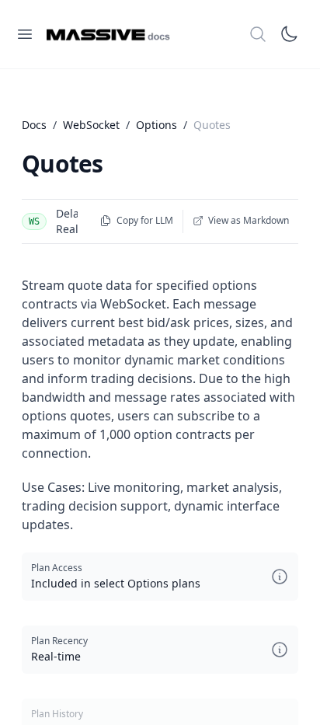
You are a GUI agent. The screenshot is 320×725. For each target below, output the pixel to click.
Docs (34, 124)
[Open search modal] (258, 34)
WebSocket (91, 124)
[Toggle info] (279, 576)
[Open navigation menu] (25, 34)
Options (156, 124)
